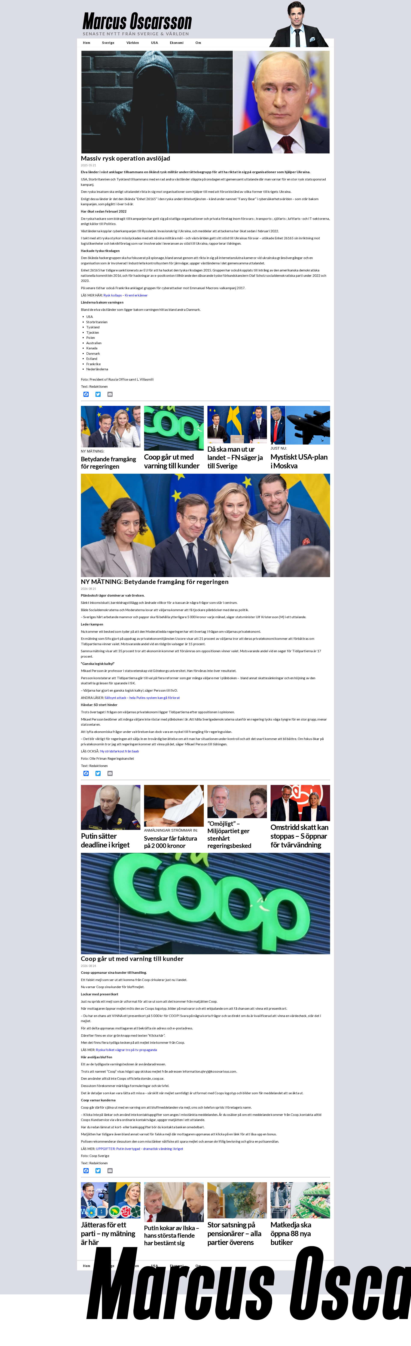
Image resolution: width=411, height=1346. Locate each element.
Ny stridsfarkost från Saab (119, 751)
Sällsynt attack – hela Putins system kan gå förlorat (142, 698)
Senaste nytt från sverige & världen (136, 33)
